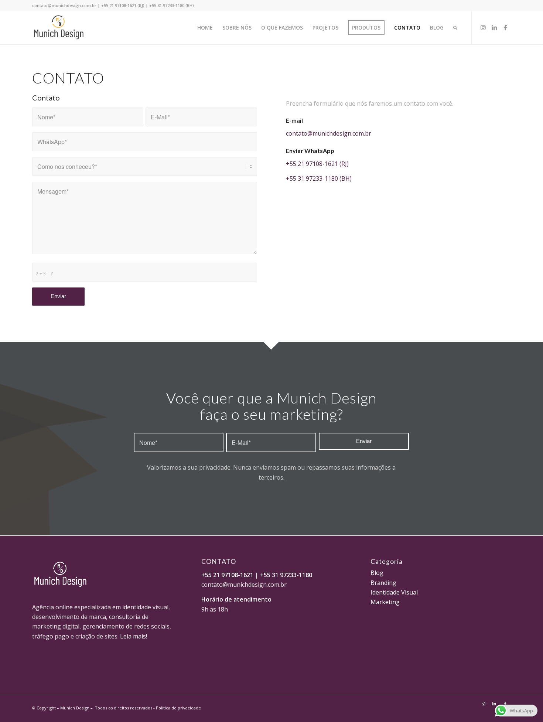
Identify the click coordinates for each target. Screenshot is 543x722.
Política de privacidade (178, 708)
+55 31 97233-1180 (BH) (171, 5)
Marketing (385, 602)
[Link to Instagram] (483, 27)
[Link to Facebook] (505, 27)
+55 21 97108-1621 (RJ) (122, 5)
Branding (383, 583)
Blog (376, 573)
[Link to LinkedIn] (494, 27)
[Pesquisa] (455, 27)
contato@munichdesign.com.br (64, 5)
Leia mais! (133, 636)
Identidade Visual (394, 592)
